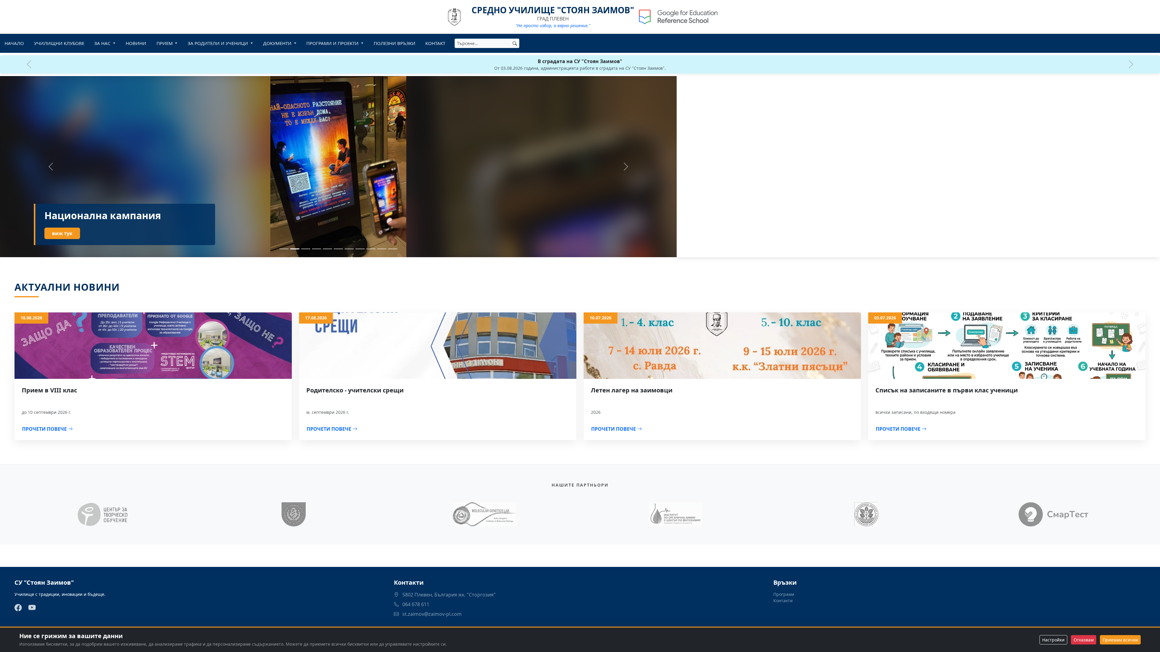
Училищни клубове (59, 43)
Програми (783, 594)
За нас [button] (103, 43)
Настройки (1053, 640)
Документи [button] (278, 43)
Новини (136, 43)
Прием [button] (165, 43)
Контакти (783, 600)
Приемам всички (1120, 640)
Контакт (435, 43)
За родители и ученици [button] (218, 43)
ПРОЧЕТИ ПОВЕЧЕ (45, 429)
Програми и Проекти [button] (333, 43)
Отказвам (1084, 640)
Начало (14, 43)
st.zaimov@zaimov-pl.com (431, 614)
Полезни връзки (394, 43)
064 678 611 (415, 604)
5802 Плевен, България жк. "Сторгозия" (448, 594)
